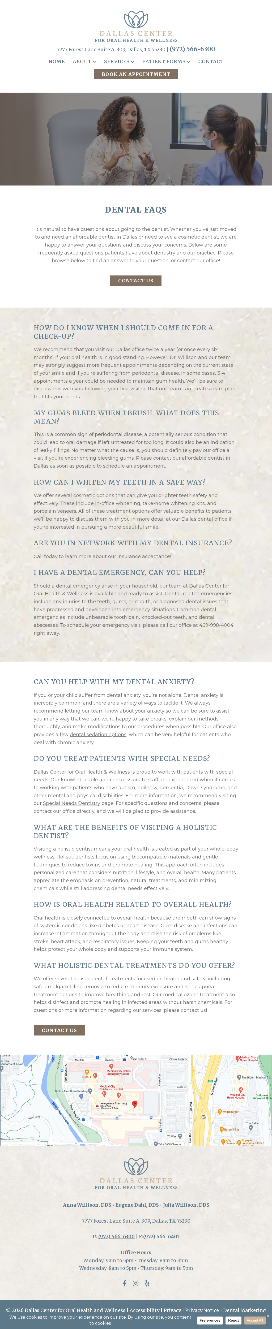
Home (57, 61)
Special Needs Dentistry (71, 803)
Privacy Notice (202, 1310)
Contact (211, 61)
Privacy (172, 1310)
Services (117, 61)
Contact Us (136, 281)
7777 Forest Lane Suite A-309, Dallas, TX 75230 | (113, 49)
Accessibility (144, 1310)
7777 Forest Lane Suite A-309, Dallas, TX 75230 (136, 1221)
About (82, 61)
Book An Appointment (136, 74)
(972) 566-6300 (192, 49)
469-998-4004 (216, 625)
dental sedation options (98, 734)
